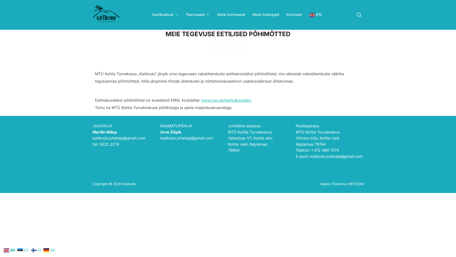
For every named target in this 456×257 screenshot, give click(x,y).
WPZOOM (355, 184)
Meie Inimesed (231, 14)
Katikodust (163, 14)
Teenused (195, 14)
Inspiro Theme (331, 184)
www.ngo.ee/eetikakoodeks (226, 100)
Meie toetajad (265, 14)
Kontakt (294, 14)
